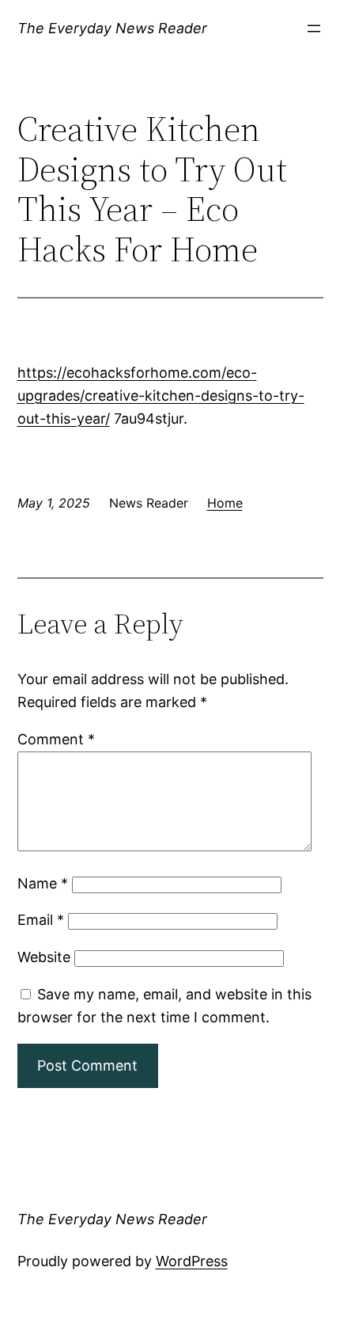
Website (43, 957)
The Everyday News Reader (112, 28)
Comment (56, 739)
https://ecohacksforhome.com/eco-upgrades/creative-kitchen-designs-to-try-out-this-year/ (160, 395)
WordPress (192, 1261)
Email (40, 919)
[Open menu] (313, 28)
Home (225, 503)
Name (42, 883)
